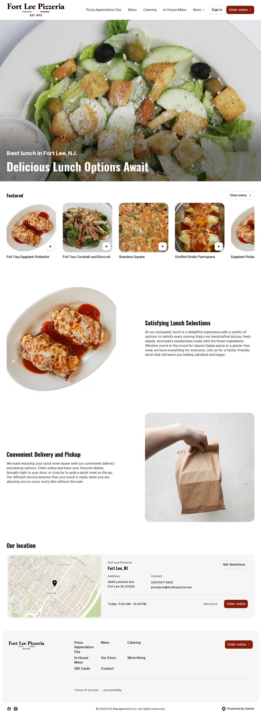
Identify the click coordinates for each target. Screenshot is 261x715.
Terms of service (86, 690)
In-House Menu (175, 10)
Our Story (108, 658)
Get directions (234, 564)
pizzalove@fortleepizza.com (171, 587)
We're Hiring (136, 658)
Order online (236, 604)
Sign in (217, 10)
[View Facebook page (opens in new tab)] (9, 708)
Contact (107, 668)
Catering (150, 10)
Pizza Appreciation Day (104, 10)
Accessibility (112, 690)
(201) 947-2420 (162, 582)
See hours (210, 604)
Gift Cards (82, 668)
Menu (132, 10)
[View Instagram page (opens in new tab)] (15, 708)
